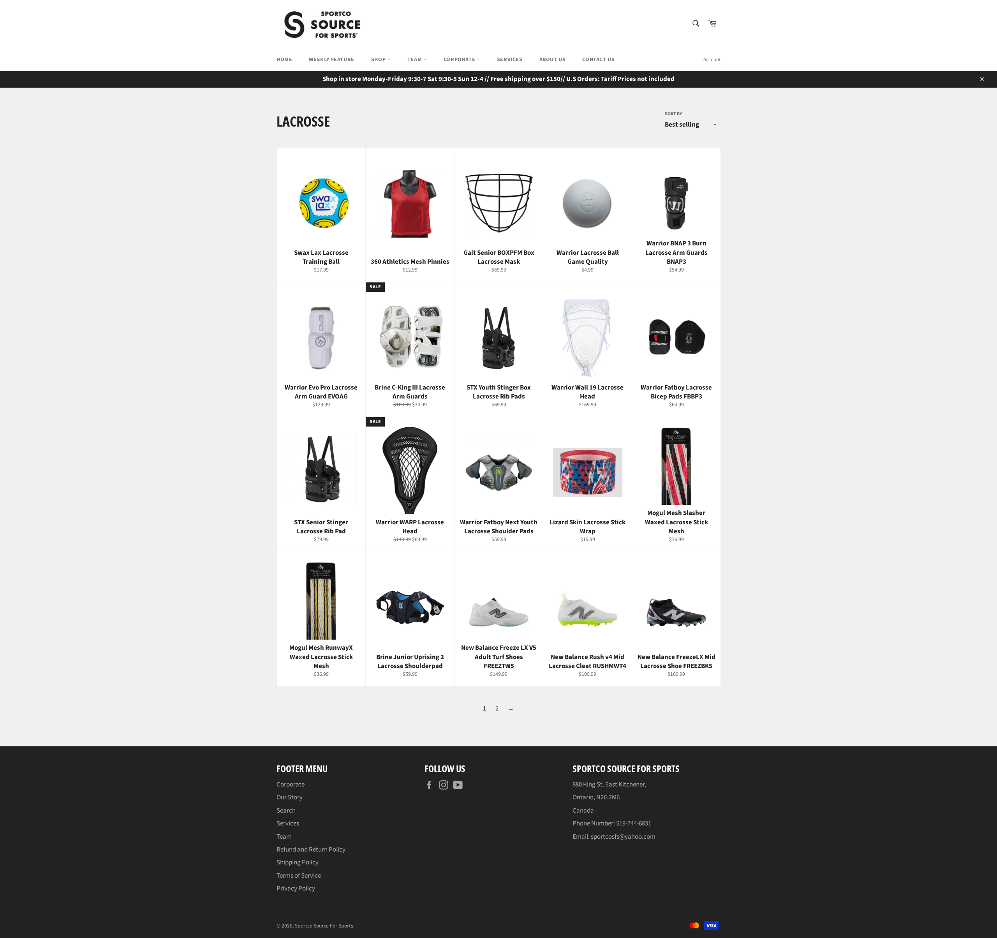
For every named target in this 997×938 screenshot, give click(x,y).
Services (510, 59)
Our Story (290, 797)
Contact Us (598, 59)
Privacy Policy (296, 888)
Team (415, 59)
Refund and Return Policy (311, 849)
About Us (552, 59)
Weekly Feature (331, 59)
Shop (379, 59)
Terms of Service (299, 875)
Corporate (460, 59)
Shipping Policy (298, 862)
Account (711, 59)
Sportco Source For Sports (324, 925)
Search (286, 810)
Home (284, 59)
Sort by (673, 114)
